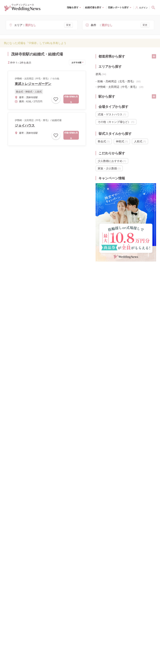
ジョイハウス (25, 125)
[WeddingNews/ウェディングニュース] (22, 9)
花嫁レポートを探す (118, 7)
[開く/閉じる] (154, 56)
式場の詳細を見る (71, 99)
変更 (68, 25)
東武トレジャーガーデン (33, 83)
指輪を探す (73, 7)
